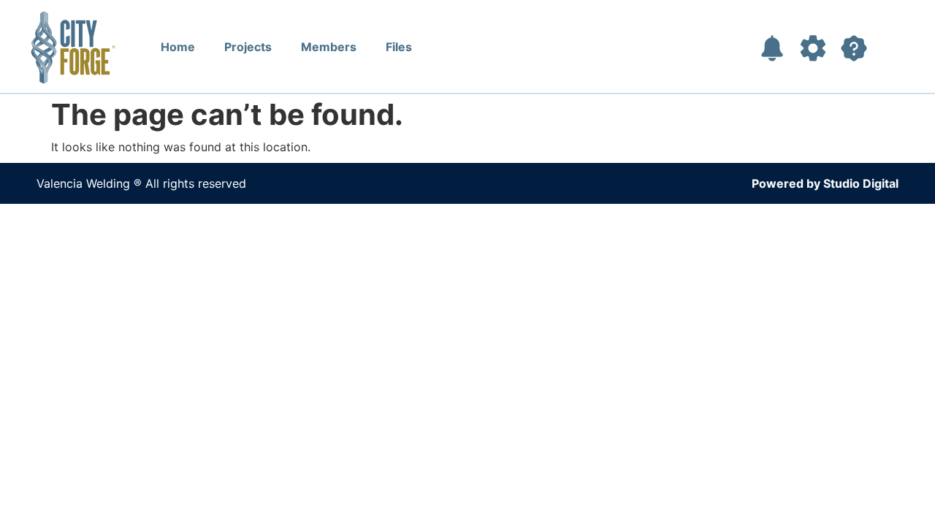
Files (399, 46)
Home (178, 46)
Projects (248, 46)
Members (328, 46)
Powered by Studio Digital (825, 183)
